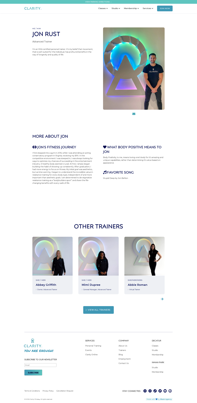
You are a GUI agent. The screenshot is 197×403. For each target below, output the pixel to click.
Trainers (122, 350)
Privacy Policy (48, 391)
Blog (121, 355)
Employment (125, 359)
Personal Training (93, 346)
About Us (123, 346)
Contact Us (124, 363)
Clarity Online (91, 355)
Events (88, 350)
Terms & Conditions (32, 391)
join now (165, 8)
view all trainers (99, 310)
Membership (157, 355)
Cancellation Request (64, 391)
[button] (103, 8)
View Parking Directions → (98, 2)
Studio (155, 350)
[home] (32, 8)
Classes (155, 346)
